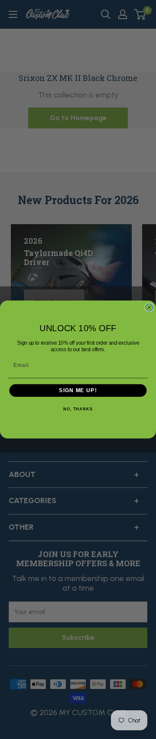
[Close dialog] (149, 307)
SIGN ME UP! (78, 390)
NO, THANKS (78, 409)
